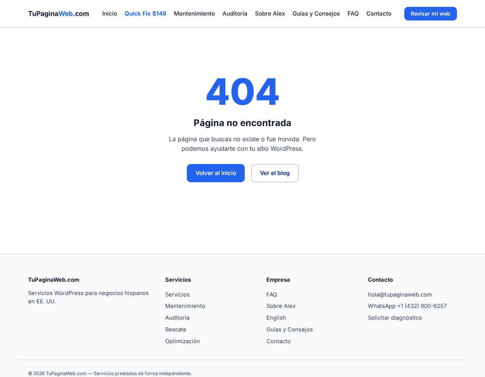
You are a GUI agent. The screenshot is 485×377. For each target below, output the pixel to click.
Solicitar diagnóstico (395, 317)
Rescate (175, 329)
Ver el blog (275, 173)
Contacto (378, 13)
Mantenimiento (194, 13)
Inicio (109, 13)
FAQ (353, 13)
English (276, 317)
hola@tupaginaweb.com (400, 294)
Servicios (177, 294)
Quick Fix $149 (145, 13)
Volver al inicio (216, 173)
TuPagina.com (58, 13)
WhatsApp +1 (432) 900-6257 (407, 306)
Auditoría (234, 13)
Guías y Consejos (316, 13)
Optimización (182, 341)
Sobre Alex (270, 13)
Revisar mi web (431, 13)
